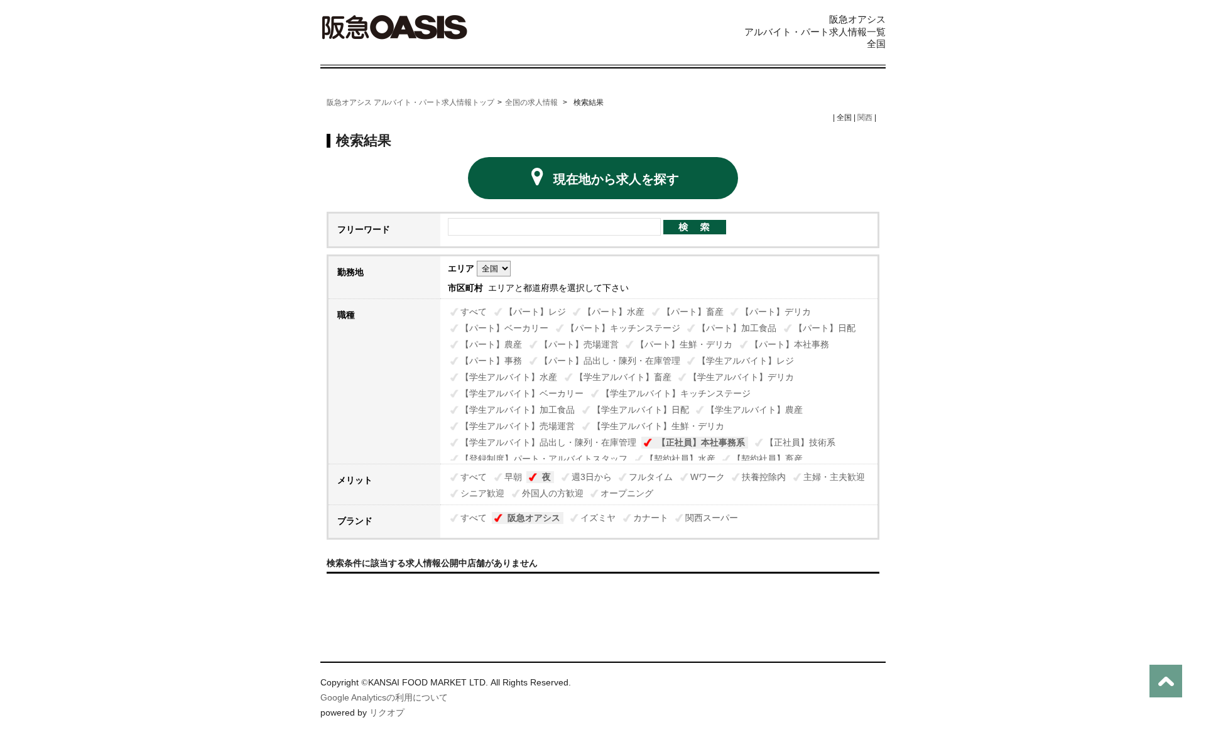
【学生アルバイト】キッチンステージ (676, 393)
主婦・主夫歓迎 (834, 477)
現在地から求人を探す (616, 179)
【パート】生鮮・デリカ (684, 344)
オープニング (626, 493)
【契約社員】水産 (680, 459)
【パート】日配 (825, 328)
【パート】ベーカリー (504, 328)
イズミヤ (598, 518)
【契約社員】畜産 (767, 459)
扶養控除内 (764, 477)
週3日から (592, 477)
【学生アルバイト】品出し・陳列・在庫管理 (548, 442)
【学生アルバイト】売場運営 (517, 426)
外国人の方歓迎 (553, 493)
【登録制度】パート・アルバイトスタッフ (543, 459)
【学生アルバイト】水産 (508, 377)
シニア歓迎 (482, 493)
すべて (473, 312)
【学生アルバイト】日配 (640, 410)
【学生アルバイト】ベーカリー (522, 393)
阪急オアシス (534, 518)
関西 (864, 117)
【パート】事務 (491, 361)
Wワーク (707, 477)
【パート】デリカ (776, 312)
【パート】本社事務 (789, 344)
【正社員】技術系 (800, 442)
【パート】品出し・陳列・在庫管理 (610, 361)
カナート (650, 518)
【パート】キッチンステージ (623, 328)
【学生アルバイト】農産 (754, 410)
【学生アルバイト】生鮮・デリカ (658, 426)
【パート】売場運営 (579, 344)
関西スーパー (711, 518)
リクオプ (387, 712)
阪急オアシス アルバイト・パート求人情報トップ (410, 102)
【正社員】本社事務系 (701, 442)
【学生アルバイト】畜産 (623, 377)
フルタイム (651, 477)
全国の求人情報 (532, 102)
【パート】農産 (491, 344)
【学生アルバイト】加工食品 (517, 410)
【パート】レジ (535, 312)
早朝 (513, 477)
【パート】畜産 (693, 312)
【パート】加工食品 (736, 328)
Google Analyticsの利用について (384, 697)
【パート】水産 (613, 312)
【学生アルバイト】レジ (745, 361)
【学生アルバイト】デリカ (741, 377)
